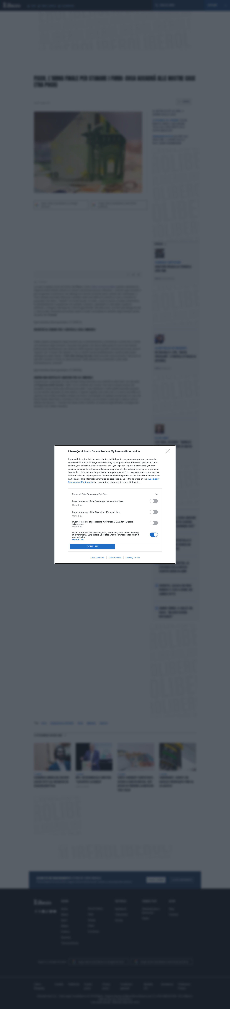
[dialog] (115, 505)
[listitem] (115, 494)
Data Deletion (97, 557)
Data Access (115, 557)
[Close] (169, 452)
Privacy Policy (133, 557)
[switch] (154, 501)
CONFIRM (92, 546)
